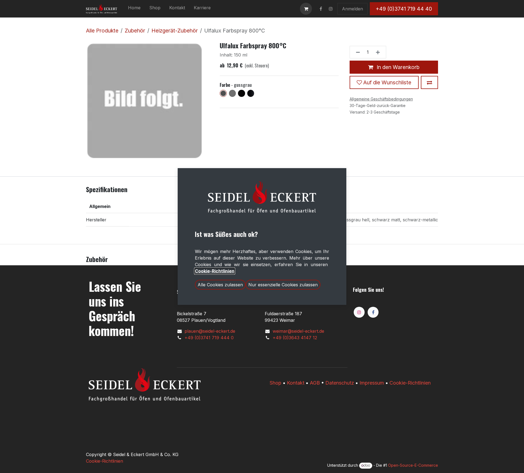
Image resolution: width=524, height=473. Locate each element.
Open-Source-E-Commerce (413, 465)
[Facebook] (373, 312)
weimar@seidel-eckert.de (298, 331)
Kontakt (295, 383)
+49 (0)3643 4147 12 (295, 337)
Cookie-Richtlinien (410, 383)
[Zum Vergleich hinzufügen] (429, 82)
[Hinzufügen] (379, 52)
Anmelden (352, 8)
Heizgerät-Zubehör (174, 30)
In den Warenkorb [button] (397, 67)
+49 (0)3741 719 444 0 (209, 337)
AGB (315, 383)
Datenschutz (339, 383)
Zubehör (135, 30)
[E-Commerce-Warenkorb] (306, 9)
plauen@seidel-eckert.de (209, 331)
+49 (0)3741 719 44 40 (404, 8)
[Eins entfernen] (356, 52)
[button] (220, 285)
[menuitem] (134, 8)
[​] (320, 8)
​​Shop (275, 383)
